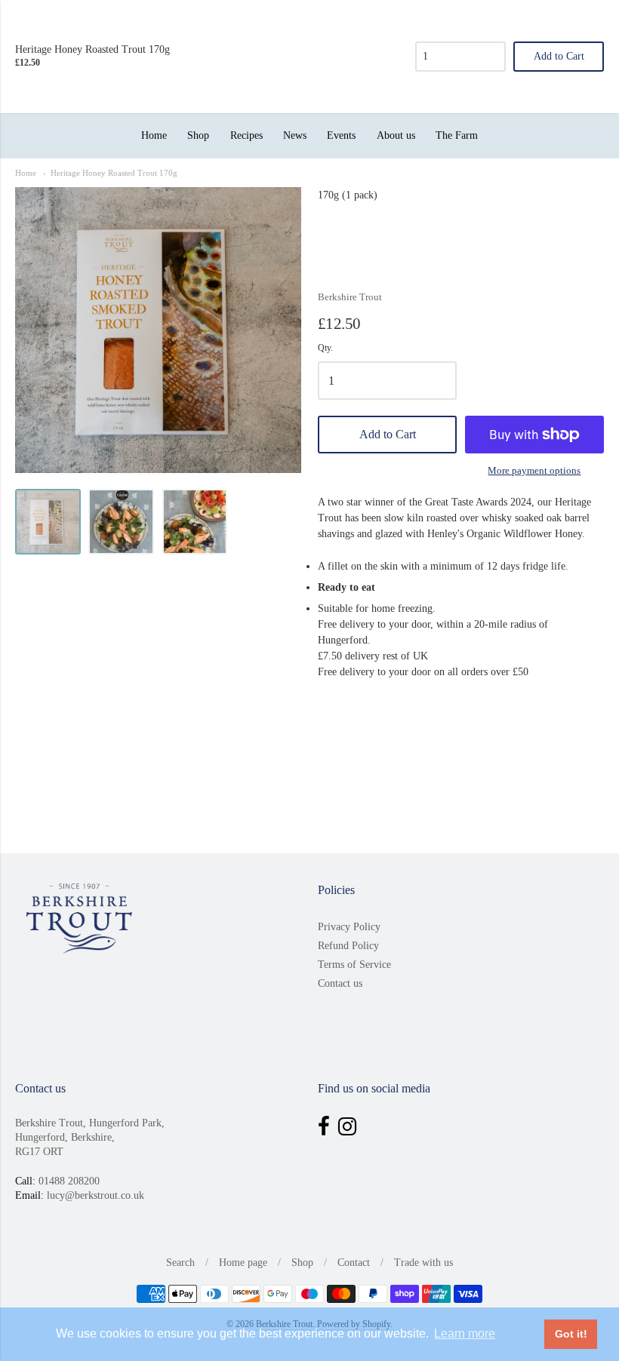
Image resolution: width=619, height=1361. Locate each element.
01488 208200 (69, 1181)
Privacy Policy (349, 926)
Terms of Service (354, 964)
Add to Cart (387, 434)
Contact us (340, 983)
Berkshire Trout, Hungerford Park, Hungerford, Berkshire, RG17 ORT (90, 1137)
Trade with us (423, 1262)
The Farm (457, 135)
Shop (198, 135)
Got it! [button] (571, 1334)
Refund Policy (348, 945)
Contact (353, 1262)
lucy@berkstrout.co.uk (95, 1195)
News (294, 135)
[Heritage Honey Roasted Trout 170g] (48, 522)
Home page (243, 1262)
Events (341, 135)
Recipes (246, 135)
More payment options (534, 470)
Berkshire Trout (350, 297)
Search (180, 1262)
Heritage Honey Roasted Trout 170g (114, 172)
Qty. (325, 348)
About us (396, 135)
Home (154, 135)
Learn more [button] (464, 1333)
